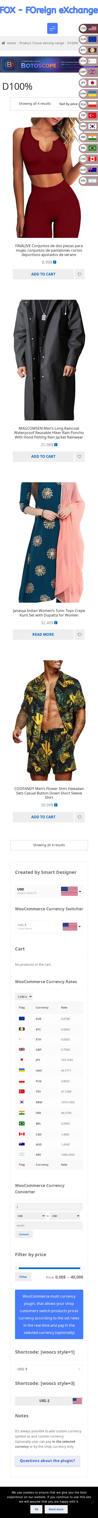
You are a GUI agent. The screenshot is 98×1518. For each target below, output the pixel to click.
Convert (24, 1234)
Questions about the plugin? (47, 1460)
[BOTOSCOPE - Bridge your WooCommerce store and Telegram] (49, 64)
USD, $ (22, 925)
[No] (92, 1502)
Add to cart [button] (43, 274)
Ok (36, 1509)
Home (11, 43)
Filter (23, 1277)
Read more (43, 634)
